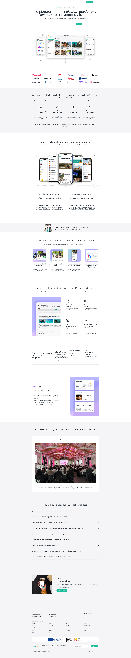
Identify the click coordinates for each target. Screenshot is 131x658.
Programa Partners (52, 616)
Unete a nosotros (52, 618)
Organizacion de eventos (36, 614)
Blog (68, 1)
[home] (34, 2)
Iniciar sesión (96, 1)
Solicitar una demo (61, 590)
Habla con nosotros (52, 614)
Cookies (89, 651)
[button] (49, 1)
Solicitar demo (89, 1)
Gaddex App (34, 612)
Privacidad (85, 651)
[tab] (41, 439)
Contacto (73, 1)
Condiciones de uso (95, 651)
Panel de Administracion (36, 616)
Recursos (63, 1)
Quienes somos (52, 612)
